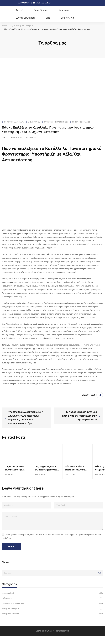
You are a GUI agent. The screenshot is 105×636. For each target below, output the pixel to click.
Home (4, 26)
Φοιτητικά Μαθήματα (24, 26)
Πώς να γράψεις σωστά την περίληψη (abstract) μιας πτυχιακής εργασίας (46, 469)
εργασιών (57, 279)
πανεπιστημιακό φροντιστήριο (15, 233)
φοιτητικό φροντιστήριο (38, 317)
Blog (11, 26)
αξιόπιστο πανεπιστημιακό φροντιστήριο (73, 254)
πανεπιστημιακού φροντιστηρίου (26, 241)
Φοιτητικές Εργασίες (52, 614)
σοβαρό (69, 269)
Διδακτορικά (52, 598)
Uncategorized (52, 593)
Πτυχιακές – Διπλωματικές (52, 603)
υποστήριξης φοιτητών (25, 380)
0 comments (31, 137)
